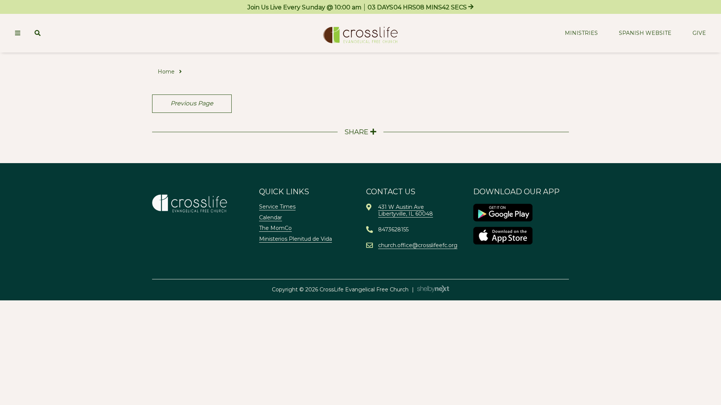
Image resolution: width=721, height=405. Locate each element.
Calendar (270, 217)
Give (699, 33)
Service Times (277, 206)
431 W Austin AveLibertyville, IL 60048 (405, 210)
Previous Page (191, 103)
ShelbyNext (433, 289)
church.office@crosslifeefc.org (417, 245)
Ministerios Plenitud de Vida (295, 239)
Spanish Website (645, 33)
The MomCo (275, 228)
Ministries (581, 33)
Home (166, 71)
